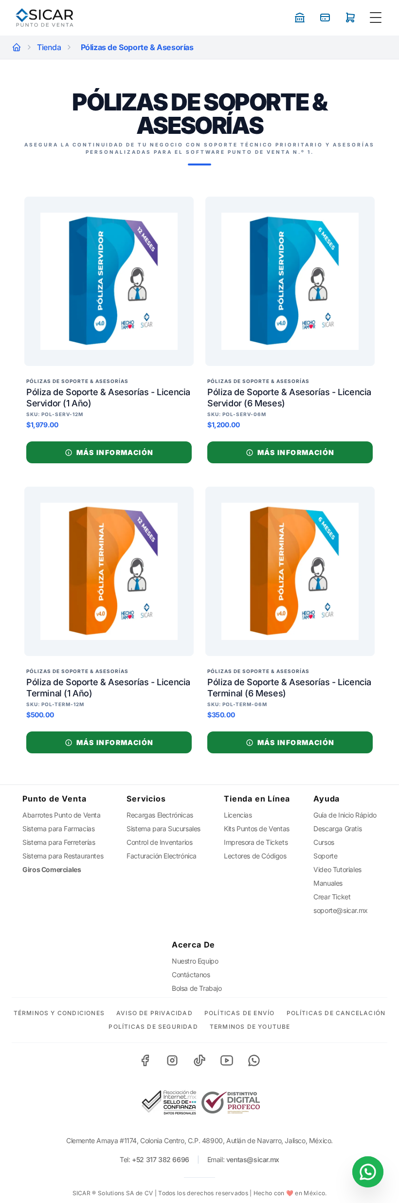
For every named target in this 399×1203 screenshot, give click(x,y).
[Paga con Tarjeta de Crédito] (325, 17)
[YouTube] (226, 1060)
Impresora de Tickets (256, 842)
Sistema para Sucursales (163, 828)
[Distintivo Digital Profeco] (230, 1102)
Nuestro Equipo (195, 961)
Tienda (49, 47)
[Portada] (16, 47)
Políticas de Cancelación (336, 1013)
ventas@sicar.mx (252, 1159)
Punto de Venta (54, 798)
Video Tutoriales (337, 869)
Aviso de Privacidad (154, 1013)
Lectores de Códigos (255, 856)
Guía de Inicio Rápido (345, 815)
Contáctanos (191, 974)
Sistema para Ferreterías (58, 842)
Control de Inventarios (159, 842)
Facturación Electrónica (162, 856)
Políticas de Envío (239, 1013)
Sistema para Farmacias (58, 828)
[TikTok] (199, 1060)
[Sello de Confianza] (168, 1102)
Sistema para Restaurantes (62, 856)
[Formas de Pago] (299, 17)
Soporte (325, 856)
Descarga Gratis (337, 828)
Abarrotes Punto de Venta (61, 815)
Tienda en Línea (257, 798)
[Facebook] (145, 1060)
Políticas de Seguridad (153, 1026)
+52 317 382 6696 (160, 1159)
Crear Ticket (331, 897)
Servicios (146, 798)
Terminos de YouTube (250, 1026)
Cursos (323, 842)
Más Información (115, 452)
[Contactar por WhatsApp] (367, 1171)
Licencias (238, 815)
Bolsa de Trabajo (197, 988)
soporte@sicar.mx (340, 910)
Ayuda (326, 798)
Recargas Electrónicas (160, 815)
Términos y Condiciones (59, 1013)
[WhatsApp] (254, 1060)
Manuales (328, 883)
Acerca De (193, 944)
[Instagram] (172, 1060)
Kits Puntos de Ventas (257, 828)
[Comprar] (350, 17)
